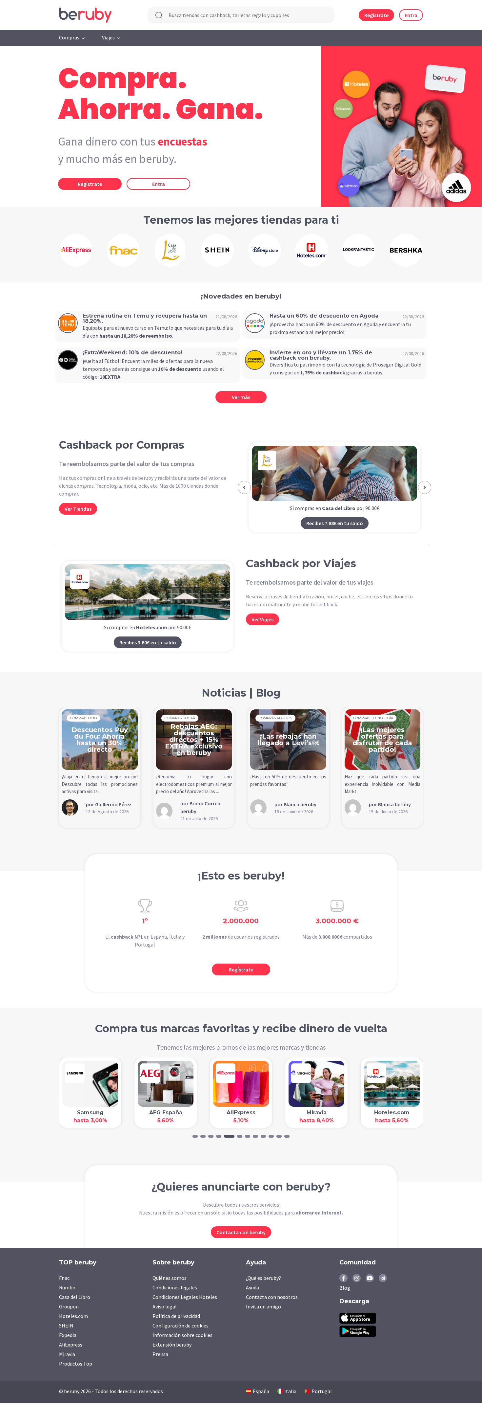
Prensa (160, 1354)
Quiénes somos (169, 1278)
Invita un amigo (263, 1306)
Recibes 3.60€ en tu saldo (147, 642)
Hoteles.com (73, 1316)
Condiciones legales (174, 1287)
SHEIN (66, 1325)
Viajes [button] (108, 37)
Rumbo (67, 1287)
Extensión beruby (171, 1344)
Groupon (69, 1306)
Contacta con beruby (241, 1232)
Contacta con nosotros (272, 1297)
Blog (344, 1287)
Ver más (241, 397)
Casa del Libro (74, 1297)
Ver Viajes (262, 619)
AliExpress (70, 1344)
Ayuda (252, 1287)
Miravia (67, 1354)
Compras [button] (69, 37)
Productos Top (75, 1363)
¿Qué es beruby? (263, 1278)
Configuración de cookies (180, 1325)
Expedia (67, 1335)
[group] (76, 250)
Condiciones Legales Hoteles (184, 1297)
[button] (244, 487)
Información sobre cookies (182, 1335)
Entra (411, 15)
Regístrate (376, 15)
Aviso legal (164, 1306)
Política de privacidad (176, 1316)
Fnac (64, 1278)
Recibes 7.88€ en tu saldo (334, 523)
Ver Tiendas (78, 508)
